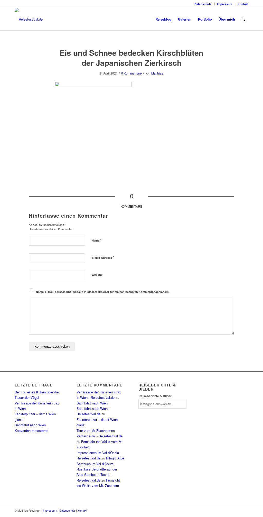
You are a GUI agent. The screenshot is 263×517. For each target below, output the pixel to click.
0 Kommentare (131, 73)
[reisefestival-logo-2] (29, 19)
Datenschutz (203, 4)
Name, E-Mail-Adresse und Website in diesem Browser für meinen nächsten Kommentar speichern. (103, 292)
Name (96, 240)
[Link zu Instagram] (16, 4)
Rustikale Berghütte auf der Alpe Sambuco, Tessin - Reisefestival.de (97, 475)
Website (97, 274)
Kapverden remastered (31, 430)
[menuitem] (203, 4)
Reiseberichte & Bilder (155, 396)
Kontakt (243, 4)
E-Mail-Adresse (103, 257)
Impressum (224, 4)
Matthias (157, 73)
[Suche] (243, 19)
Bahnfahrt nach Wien (30, 424)
